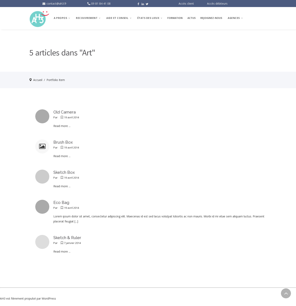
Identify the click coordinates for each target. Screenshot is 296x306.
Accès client (186, 3)
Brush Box (63, 142)
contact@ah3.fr (56, 3)
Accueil (37, 80)
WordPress (49, 298)
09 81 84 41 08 (101, 3)
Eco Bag (61, 202)
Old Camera (64, 112)
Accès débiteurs (217, 3)
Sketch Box (64, 172)
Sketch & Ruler (67, 237)
